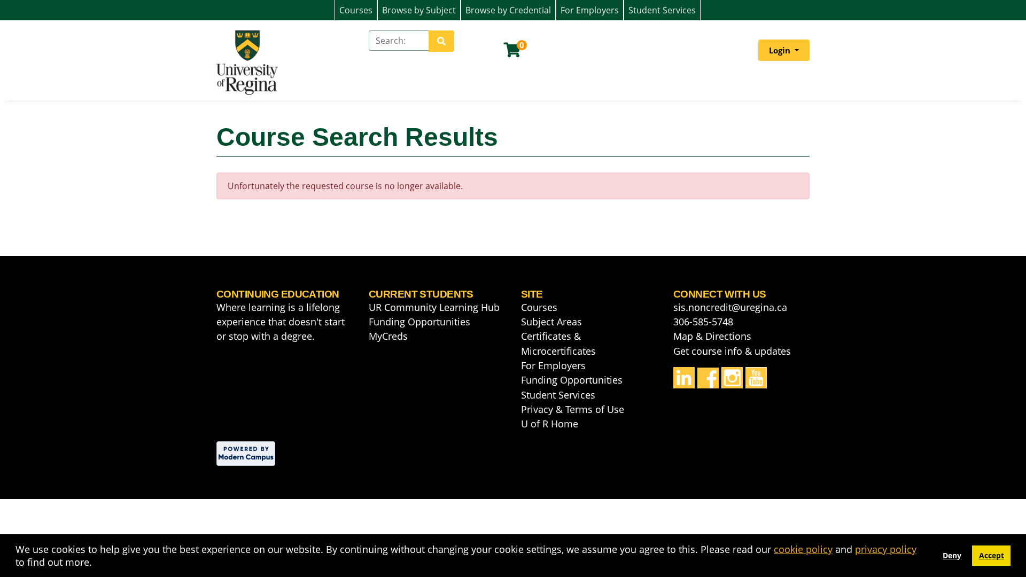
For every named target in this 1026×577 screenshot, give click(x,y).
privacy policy (885, 549)
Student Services (662, 10)
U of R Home (549, 423)
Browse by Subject (419, 10)
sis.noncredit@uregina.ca (730, 307)
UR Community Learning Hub (434, 307)
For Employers (590, 10)
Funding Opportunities (419, 321)
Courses (355, 10)
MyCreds (388, 336)
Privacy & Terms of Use (572, 409)
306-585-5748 (703, 321)
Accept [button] (991, 555)
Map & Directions (712, 336)
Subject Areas (551, 321)
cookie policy (803, 549)
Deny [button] (952, 555)
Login (780, 50)
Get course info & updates (732, 351)
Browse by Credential (508, 10)
